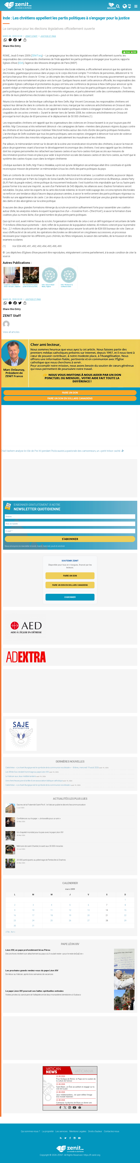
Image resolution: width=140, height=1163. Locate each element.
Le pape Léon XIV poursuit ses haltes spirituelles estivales (34, 991)
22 (125, 915)
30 (15, 926)
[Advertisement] (70, 428)
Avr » (13, 932)
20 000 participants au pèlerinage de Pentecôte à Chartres (41, 860)
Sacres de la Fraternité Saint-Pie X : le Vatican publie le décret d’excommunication (51, 805)
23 (15, 920)
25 (51, 920)
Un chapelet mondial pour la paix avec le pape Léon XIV (40, 832)
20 (88, 915)
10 (33, 910)
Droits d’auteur (95, 1131)
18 (51, 915)
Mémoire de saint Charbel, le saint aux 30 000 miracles (40, 846)
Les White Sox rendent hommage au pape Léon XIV (27, 772)
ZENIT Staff (31, 36)
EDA (20, 62)
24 (33, 920)
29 (125, 920)
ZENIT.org (36, 55)
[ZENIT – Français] (39, 5)
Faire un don (70, 392)
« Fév (7, 932)
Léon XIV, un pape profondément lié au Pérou (27, 950)
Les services (62, 1131)
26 (70, 920)
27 (88, 920)
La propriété (48, 1131)
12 (70, 910)
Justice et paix (48, 36)
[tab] (56, 1070)
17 (33, 915)
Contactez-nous (111, 1131)
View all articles (11, 332)
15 (125, 910)
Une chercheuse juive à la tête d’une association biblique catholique (34, 781)
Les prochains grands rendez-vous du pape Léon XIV (31, 970)
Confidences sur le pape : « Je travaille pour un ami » (39, 818)
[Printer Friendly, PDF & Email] (129, 52)
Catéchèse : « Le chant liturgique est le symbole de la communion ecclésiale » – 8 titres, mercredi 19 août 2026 (52, 767)
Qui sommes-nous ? (30, 1131)
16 (15, 915)
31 (33, 926)
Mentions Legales (77, 1131)
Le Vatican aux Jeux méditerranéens (20, 776)
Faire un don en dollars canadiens (70, 398)
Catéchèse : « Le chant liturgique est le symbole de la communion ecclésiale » (38, 785)
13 (88, 910)
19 (70, 915)
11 (51, 910)
